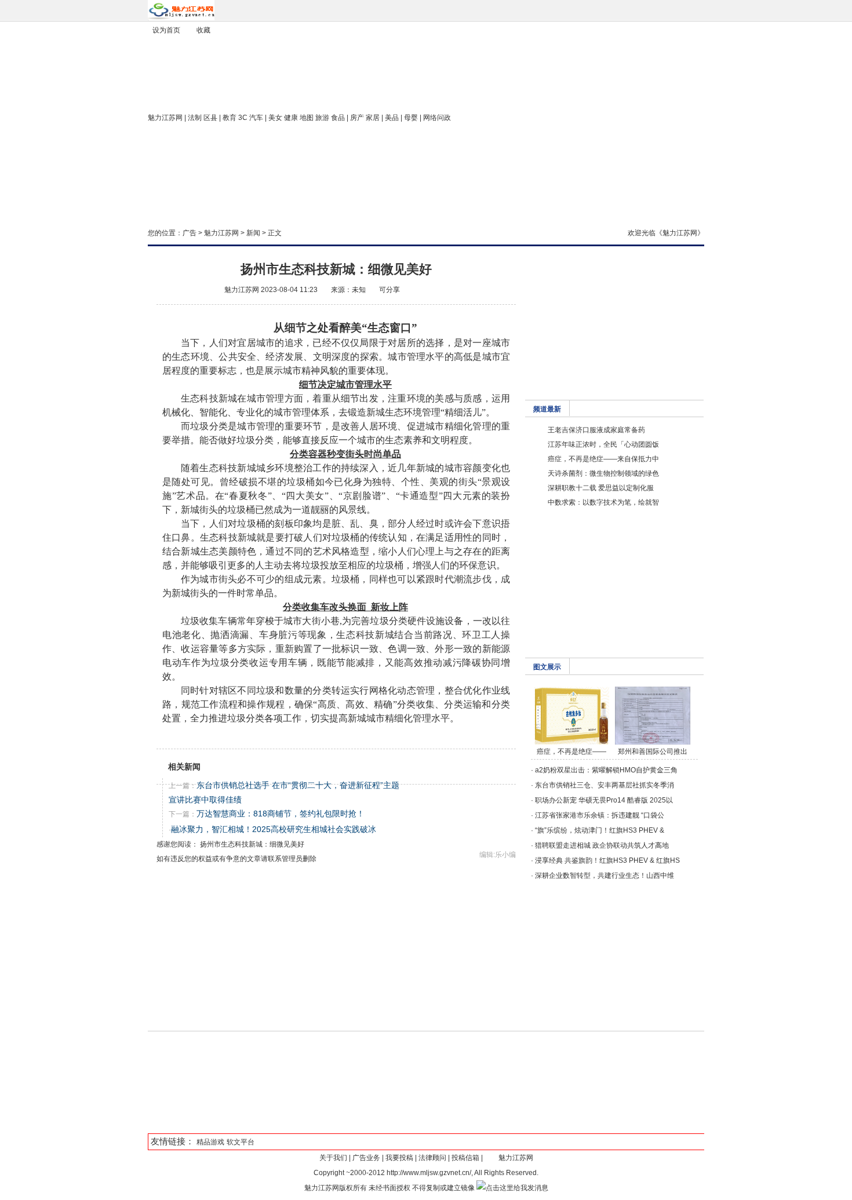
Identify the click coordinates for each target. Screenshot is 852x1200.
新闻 (253, 233)
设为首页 (166, 30)
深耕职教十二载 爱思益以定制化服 (601, 488)
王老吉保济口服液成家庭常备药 (596, 430)
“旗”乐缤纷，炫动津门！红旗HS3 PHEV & (599, 830)
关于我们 (333, 1158)
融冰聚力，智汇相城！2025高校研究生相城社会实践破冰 (273, 829)
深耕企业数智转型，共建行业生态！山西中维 (604, 875)
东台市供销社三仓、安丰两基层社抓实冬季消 (604, 785)
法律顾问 (432, 1158)
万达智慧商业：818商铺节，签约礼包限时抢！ (280, 813)
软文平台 (240, 1142)
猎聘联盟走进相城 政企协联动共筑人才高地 (602, 845)
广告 (189, 233)
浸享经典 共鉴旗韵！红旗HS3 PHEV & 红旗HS (607, 860)
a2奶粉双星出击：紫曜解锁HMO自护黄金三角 (606, 770)
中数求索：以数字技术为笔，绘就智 (603, 502)
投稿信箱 (465, 1158)
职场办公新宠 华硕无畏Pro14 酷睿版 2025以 (604, 800)
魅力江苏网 (165, 118)
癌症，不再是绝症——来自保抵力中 (603, 459)
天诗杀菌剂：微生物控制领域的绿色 (603, 473)
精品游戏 (210, 1142)
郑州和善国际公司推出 (652, 751)
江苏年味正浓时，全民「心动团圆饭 (603, 444)
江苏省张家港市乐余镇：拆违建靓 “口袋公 (599, 815)
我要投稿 (399, 1158)
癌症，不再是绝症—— (571, 751)
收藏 (203, 30)
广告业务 (366, 1158)
